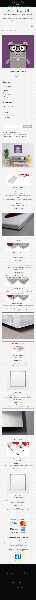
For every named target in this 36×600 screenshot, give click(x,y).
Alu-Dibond (7, 95)
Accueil (7, 1)
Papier (6, 90)
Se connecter (15, 2)
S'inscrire (22, 2)
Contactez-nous (15, 1)
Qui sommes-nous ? (25, 1)
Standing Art (18, 10)
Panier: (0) (18, 4)
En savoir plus (7, 86)
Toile (5, 92)
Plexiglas (6, 97)
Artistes (7, 30)
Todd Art (14, 30)
